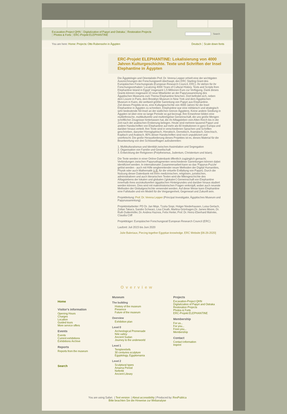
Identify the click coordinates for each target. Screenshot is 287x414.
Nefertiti (119, 370)
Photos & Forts (62, 34)
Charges (63, 316)
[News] (141, 24)
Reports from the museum (73, 351)
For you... (178, 326)
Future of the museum (127, 312)
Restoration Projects (139, 31)
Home (71, 44)
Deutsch (196, 44)
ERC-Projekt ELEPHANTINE (91, 34)
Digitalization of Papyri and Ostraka (104, 31)
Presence (120, 309)
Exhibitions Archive (69, 341)
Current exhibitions (69, 338)
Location (63, 319)
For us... (178, 323)
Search (63, 366)
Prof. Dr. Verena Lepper (149, 197)
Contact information (184, 341)
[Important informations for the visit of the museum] (76, 24)
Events (62, 335)
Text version (123, 397)
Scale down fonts (214, 44)
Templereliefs (123, 349)
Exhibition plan (123, 321)
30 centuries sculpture (128, 352)
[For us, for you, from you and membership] (192, 24)
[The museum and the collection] (97, 24)
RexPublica (180, 397)
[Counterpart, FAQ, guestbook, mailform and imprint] (220, 24)
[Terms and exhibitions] (119, 24)
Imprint (177, 344)
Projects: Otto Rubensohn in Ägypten (98, 44)
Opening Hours (67, 313)
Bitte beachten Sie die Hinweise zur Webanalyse (137, 400)
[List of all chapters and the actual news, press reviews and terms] (55, 24)
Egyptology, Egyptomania (130, 355)
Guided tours (65, 322)
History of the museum (128, 306)
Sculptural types (124, 364)
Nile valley (121, 334)
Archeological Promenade (130, 331)
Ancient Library (124, 373)
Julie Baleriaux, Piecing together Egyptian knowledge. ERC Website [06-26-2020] (168, 232)
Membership (180, 332)
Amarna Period (124, 367)
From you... (179, 329)
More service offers (69, 325)
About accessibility (143, 397)
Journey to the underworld (130, 340)
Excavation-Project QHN (66, 31)
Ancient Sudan (123, 337)
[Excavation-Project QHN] (165, 24)
